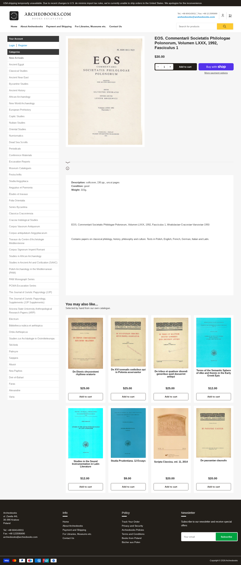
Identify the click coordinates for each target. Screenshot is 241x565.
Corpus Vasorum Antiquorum (24, 226)
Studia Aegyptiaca (18, 181)
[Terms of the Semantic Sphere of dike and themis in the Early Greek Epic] (213, 342)
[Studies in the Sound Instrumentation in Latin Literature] (85, 433)
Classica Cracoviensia (21, 213)
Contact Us (115, 26)
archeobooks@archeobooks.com (196, 17)
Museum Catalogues (20, 168)
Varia (11, 396)
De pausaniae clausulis (214, 460)
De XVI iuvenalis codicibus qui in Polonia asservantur (128, 370)
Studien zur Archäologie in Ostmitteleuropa (31, 338)
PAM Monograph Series (22, 279)
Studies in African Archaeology (25, 256)
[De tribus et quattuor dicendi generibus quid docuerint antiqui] (171, 343)
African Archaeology (19, 96)
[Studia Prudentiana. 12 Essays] (128, 433)
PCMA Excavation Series (22, 285)
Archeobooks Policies (133, 530)
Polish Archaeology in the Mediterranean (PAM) (30, 271)
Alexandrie (14, 390)
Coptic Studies (17, 116)
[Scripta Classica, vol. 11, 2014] (171, 433)
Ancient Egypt (16, 64)
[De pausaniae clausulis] (213, 433)
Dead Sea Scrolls (18, 142)
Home (14, 26)
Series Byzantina (18, 207)
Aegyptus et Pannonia (20, 187)
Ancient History (17, 90)
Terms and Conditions (133, 534)
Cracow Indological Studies (23, 220)
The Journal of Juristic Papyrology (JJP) (30, 292)
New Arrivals (16, 57)
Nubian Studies (17, 122)
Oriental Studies (17, 129)
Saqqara (13, 357)
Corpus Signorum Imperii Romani (27, 249)
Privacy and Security (132, 525)
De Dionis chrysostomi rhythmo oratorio (86, 373)
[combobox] (205, 26)
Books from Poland (131, 538)
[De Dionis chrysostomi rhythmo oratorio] (85, 343)
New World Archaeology (22, 103)
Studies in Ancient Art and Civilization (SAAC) (33, 262)
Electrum (14, 319)
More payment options (216, 73)
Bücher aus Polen (131, 542)
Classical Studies (18, 70)
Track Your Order (131, 521)
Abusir (12, 364)
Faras (12, 383)
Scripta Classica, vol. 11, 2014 (171, 461)
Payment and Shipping (59, 26)
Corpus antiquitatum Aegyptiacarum (28, 233)
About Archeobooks (31, 26)
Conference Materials (20, 155)
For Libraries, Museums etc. (90, 26)
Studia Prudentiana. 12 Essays (128, 460)
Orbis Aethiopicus (18, 331)
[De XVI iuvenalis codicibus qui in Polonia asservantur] (128, 342)
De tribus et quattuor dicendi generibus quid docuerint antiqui (171, 374)
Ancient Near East (19, 77)
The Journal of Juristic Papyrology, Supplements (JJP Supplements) (27, 300)
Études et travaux (18, 194)
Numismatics (16, 135)
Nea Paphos (15, 370)
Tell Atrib (13, 344)
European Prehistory (20, 109)
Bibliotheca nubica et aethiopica (25, 325)
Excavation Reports (19, 161)
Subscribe (226, 536)
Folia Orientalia (17, 200)
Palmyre (13, 351)
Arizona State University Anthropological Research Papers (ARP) (30, 310)
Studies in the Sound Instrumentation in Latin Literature (85, 464)
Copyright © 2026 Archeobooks (224, 560)
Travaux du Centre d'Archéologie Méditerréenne (26, 241)
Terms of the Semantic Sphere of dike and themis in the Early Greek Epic (213, 373)
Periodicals (15, 148)
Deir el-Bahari (16, 377)
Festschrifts (15, 174)
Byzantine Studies (18, 83)
